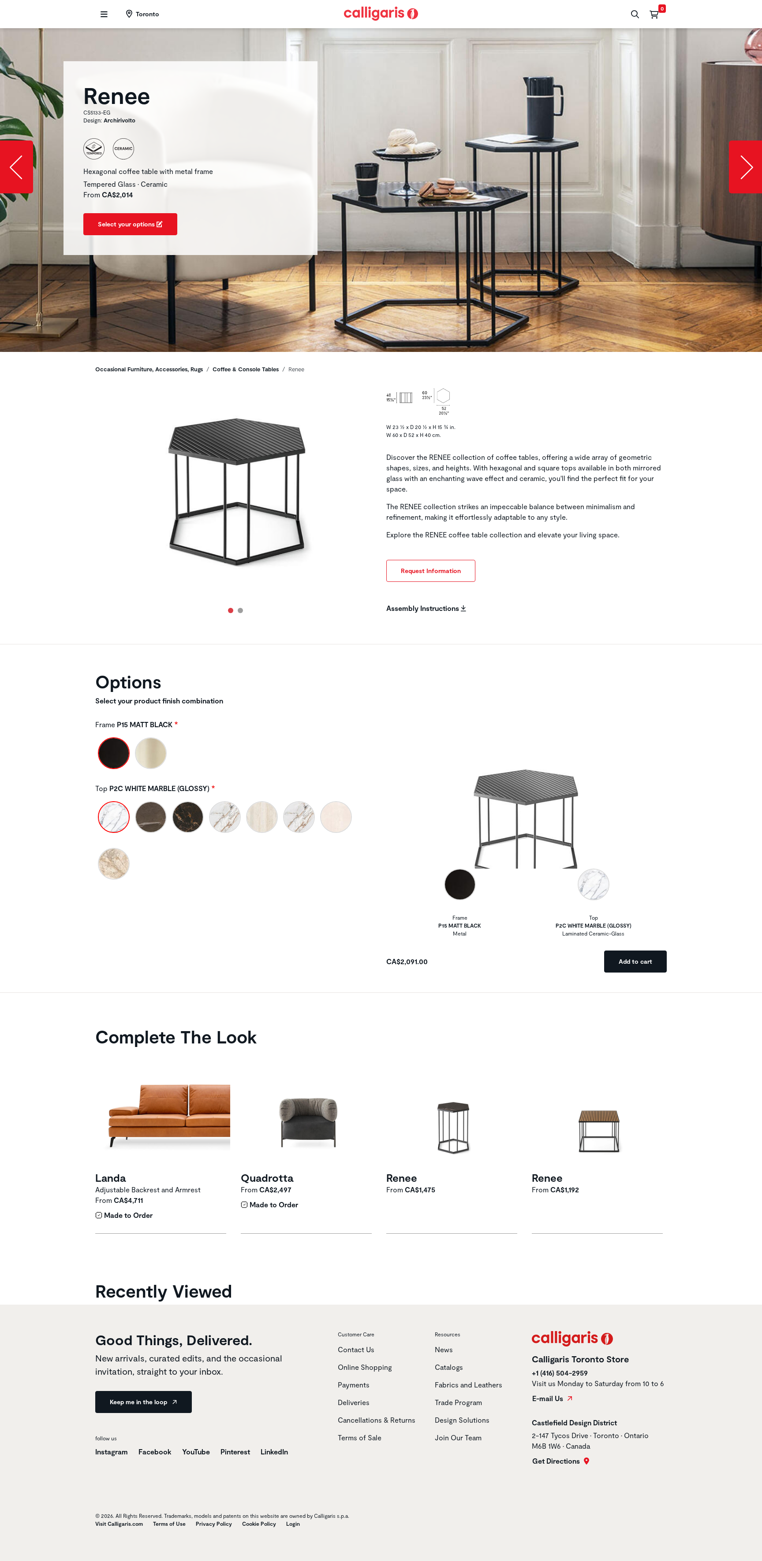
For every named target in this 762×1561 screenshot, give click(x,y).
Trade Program (458, 1402)
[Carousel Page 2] (240, 610)
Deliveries (354, 1402)
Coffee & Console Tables (246, 369)
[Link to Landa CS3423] (162, 1110)
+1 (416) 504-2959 (560, 1373)
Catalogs (449, 1367)
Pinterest (236, 1451)
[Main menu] (103, 14)
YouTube (197, 1451)
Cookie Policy (259, 1523)
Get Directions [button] (557, 1461)
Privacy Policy (214, 1523)
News (444, 1349)
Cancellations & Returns (376, 1420)
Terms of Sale (359, 1437)
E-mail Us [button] (548, 1398)
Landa (110, 1177)
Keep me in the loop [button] (139, 1402)
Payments (354, 1384)
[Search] (633, 14)
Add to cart (635, 961)
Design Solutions (462, 1420)
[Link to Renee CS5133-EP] (453, 1110)
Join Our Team (458, 1437)
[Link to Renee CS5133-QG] (599, 1110)
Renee (401, 1177)
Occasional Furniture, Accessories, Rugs (149, 369)
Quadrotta (267, 1177)
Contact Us (356, 1349)
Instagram (111, 1451)
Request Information (431, 570)
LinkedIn (274, 1451)
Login (293, 1523)
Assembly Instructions (423, 608)
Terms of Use (169, 1523)
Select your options (127, 224)
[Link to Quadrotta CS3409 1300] (308, 1110)
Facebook (155, 1451)
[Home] (381, 12)
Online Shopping (365, 1367)
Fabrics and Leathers (468, 1384)
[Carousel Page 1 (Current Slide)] (230, 610)
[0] (654, 14)
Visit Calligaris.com (119, 1523)
